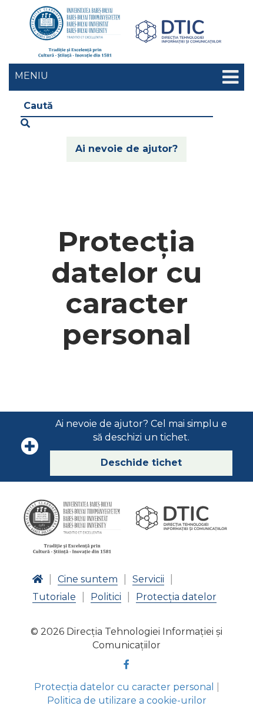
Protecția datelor (176, 596)
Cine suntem (88, 579)
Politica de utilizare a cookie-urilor (127, 700)
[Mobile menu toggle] (230, 77)
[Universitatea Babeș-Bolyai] (75, 32)
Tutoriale (54, 596)
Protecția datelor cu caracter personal (124, 687)
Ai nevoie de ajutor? (126, 148)
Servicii (148, 579)
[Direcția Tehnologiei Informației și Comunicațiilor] (177, 31)
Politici (106, 596)
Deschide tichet (141, 462)
